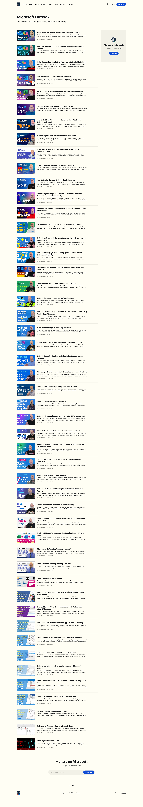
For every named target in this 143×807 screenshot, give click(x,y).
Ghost (124, 793)
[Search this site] (107, 4)
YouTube (62, 4)
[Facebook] (73, 785)
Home (25, 4)
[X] (70, 785)
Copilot (43, 4)
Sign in (113, 4)
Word (56, 4)
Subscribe (121, 4)
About (31, 4)
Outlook (50, 4)
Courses (70, 4)
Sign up (64, 793)
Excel (37, 4)
